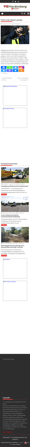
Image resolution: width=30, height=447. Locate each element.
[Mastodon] (9, 70)
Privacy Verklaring (7, 432)
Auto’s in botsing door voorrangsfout (23, 79)
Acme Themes (16, 444)
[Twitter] (15, 67)
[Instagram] (21, 67)
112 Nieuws (4, 73)
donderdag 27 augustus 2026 (9, 184)
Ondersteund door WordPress (9, 442)
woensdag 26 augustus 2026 (8, 213)
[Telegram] (3, 70)
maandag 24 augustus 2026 (8, 243)
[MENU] (28, 13)
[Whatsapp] (9, 67)
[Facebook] (3, 67)
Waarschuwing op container (6, 79)
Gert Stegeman (16, 24)
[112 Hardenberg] (2, 13)
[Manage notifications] (25, 443)
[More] (21, 70)
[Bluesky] (15, 70)
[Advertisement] (15, 145)
